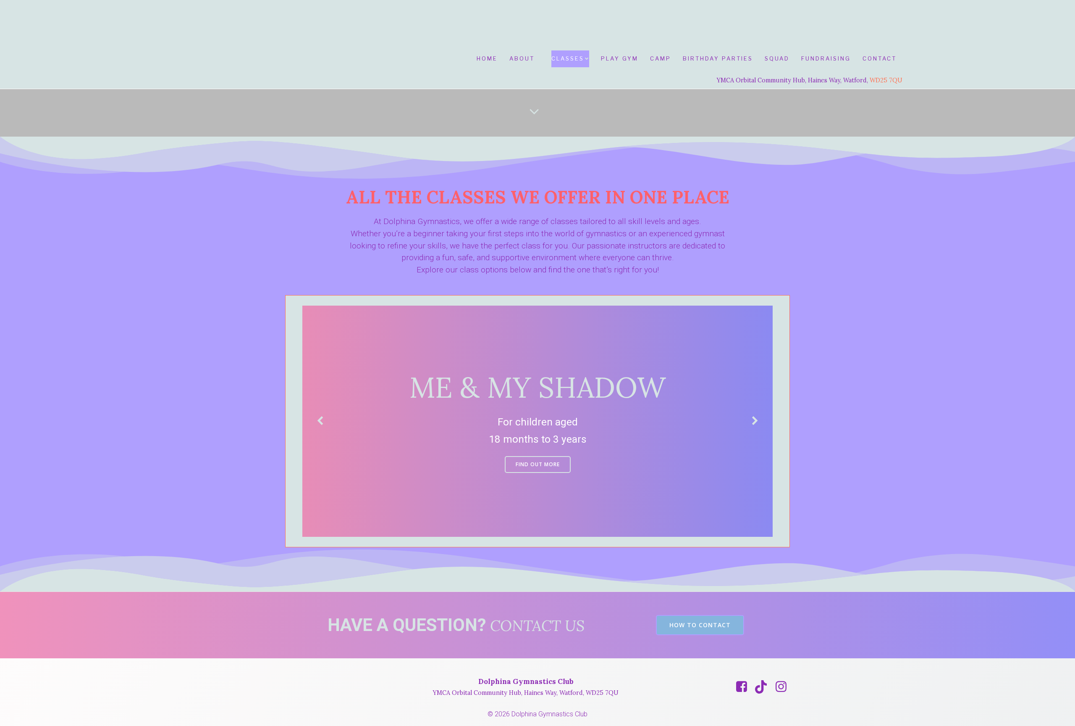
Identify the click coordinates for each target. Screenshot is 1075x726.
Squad (777, 58)
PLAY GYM (619, 58)
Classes (567, 58)
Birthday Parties (718, 58)
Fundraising (826, 58)
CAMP (660, 58)
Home (487, 58)
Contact (880, 58)
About (522, 58)
